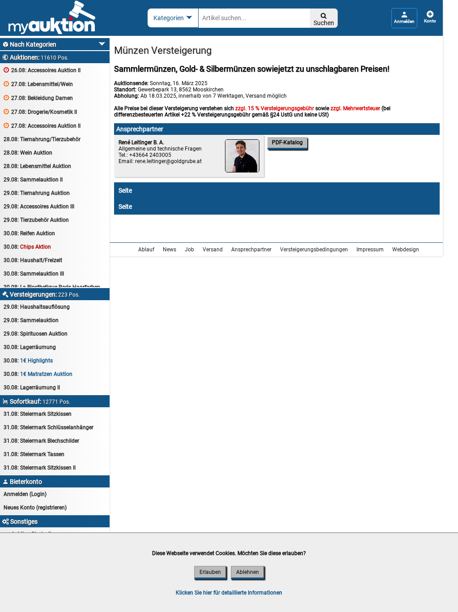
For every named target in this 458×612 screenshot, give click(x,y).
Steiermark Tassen (34, 454)
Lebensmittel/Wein (38, 84)
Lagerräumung (30, 347)
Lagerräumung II (32, 387)
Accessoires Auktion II (42, 70)
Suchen (324, 19)
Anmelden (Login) (25, 494)
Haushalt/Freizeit (33, 260)
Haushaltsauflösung (37, 307)
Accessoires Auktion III (39, 206)
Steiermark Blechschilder (41, 441)
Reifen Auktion (29, 233)
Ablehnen (247, 572)
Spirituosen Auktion (36, 334)
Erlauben (210, 572)
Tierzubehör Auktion (36, 220)
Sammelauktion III (34, 274)
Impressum (370, 249)
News (169, 249)
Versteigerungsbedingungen (314, 249)
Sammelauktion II (33, 180)
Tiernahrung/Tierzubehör (42, 139)
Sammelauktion (31, 320)
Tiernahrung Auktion (37, 193)
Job (189, 249)
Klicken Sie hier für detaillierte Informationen (229, 593)
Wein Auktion (28, 153)
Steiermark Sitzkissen (38, 414)
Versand (213, 249)
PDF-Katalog (287, 142)
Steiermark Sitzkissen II (40, 468)
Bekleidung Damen (38, 98)
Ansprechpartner (251, 249)
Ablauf (146, 249)
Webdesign (405, 249)
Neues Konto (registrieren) (35, 507)
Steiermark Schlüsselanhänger (48, 427)
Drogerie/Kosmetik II (40, 111)
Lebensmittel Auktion (37, 166)
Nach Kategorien (29, 44)
